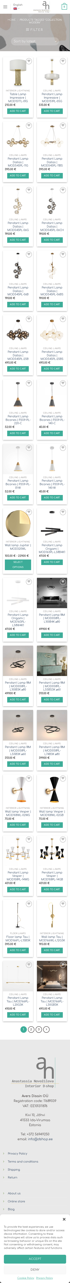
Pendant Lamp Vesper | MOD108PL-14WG (18, 876)
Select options (18, 565)
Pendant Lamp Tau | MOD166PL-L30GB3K (52, 1001)
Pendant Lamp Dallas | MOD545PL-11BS (52, 162)
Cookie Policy (25, 1278)
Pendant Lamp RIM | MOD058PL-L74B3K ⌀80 (52, 750)
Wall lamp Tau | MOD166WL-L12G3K (52, 938)
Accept (35, 1259)
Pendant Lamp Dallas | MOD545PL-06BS (52, 291)
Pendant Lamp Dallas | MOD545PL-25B (18, 355)
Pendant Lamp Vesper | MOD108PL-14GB (52, 876)
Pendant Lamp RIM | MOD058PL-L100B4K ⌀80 (52, 618)
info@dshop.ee (40, 1139)
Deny (35, 1269)
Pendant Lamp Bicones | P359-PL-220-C (18, 420)
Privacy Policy (44, 1278)
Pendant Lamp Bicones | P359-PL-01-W (18, 484)
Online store (16, 1201)
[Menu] (5, 7)
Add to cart (18, 111)
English (18, 5)
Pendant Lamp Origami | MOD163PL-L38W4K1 (18, 620)
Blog (11, 1209)
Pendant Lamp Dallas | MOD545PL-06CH (52, 226)
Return (12, 1177)
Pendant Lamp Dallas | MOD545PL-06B (18, 291)
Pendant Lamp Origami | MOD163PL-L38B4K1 (52, 549)
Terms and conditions (23, 1161)
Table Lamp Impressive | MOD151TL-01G (18, 98)
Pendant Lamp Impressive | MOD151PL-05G (52, 98)
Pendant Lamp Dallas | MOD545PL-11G (18, 162)
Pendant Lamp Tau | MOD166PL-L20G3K (18, 1001)
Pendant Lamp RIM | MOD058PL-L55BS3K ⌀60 (52, 686)
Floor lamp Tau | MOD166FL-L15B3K (18, 938)
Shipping (14, 1169)
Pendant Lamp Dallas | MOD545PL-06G (18, 226)
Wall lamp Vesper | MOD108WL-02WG (18, 813)
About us (14, 1193)
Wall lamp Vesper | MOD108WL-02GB (52, 813)
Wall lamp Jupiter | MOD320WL (18, 547)
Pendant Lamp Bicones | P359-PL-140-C (52, 420)
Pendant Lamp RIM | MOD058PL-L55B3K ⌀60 (18, 750)
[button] (64, 1219)
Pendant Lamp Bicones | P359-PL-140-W (52, 484)
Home (12, 20)
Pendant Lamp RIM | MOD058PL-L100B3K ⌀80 (18, 686)
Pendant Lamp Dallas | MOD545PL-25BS (52, 355)
